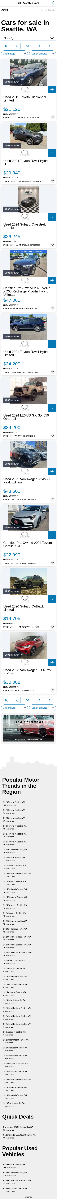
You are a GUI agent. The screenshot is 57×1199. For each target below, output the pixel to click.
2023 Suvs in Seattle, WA (14, 819)
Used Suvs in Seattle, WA (14, 1166)
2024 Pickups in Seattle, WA (15, 985)
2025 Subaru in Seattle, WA (15, 898)
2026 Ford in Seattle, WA (14, 1104)
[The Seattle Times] (28, 3)
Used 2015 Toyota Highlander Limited (24, 98)
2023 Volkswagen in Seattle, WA (17, 938)
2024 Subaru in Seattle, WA (15, 922)
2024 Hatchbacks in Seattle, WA (17, 1009)
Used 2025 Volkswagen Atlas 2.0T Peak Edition (28, 480)
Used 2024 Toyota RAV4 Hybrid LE (26, 162)
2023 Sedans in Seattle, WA (15, 930)
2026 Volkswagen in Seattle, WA (17, 1080)
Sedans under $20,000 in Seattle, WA (19, 1136)
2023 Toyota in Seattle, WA (15, 906)
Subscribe (52, 9)
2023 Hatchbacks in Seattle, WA (17, 954)
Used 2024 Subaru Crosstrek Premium (24, 226)
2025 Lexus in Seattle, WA (14, 914)
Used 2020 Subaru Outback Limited (23, 608)
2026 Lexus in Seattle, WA (14, 1033)
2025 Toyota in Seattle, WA (15, 835)
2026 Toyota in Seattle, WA (15, 843)
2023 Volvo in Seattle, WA (14, 970)
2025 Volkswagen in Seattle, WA (17, 874)
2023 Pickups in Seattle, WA (15, 1049)
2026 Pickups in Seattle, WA (15, 1073)
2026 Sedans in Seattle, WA (15, 977)
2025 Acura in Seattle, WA (14, 993)
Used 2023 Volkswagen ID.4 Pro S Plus (27, 671)
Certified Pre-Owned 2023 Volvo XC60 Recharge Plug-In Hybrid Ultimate (26, 291)
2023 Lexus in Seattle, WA (14, 867)
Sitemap (28, 1197)
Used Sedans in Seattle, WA (15, 1174)
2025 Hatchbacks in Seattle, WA (17, 1017)
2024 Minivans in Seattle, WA (15, 1041)
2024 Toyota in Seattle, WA (15, 827)
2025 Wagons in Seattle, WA (15, 1065)
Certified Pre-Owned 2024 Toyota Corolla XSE (27, 544)
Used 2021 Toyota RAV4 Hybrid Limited (26, 353)
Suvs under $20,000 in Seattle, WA (18, 1128)
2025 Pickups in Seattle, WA (15, 1057)
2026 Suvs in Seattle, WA (14, 859)
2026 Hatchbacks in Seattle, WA (17, 1025)
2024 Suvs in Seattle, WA (14, 811)
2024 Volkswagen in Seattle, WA (17, 946)
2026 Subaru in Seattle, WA (15, 1088)
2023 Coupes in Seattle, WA (15, 1096)
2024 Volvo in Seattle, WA (14, 1001)
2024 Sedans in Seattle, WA (15, 851)
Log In (43, 9)
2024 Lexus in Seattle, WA (14, 882)
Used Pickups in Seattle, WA (15, 1189)
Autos (4, 9)
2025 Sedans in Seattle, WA (15, 890)
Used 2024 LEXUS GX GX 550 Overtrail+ (26, 417)
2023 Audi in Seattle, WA (14, 962)
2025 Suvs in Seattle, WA (14, 803)
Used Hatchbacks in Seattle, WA (17, 1182)
